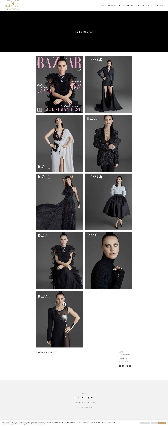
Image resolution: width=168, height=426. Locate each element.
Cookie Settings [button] (145, 423)
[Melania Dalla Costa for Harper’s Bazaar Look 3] (108, 143)
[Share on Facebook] (120, 366)
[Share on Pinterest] (130, 366)
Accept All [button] (162, 423)
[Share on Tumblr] (126, 366)
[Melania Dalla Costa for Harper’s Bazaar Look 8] (59, 319)
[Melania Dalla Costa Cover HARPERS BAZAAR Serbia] (59, 84)
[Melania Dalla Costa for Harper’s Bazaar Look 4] (59, 202)
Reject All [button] (154, 423)
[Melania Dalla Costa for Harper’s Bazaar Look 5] (108, 202)
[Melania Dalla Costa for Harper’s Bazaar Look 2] (59, 143)
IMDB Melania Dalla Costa (84, 407)
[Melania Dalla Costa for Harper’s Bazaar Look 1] (108, 84)
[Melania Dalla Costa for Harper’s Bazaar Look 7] (108, 260)
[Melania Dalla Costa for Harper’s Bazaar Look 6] (59, 260)
